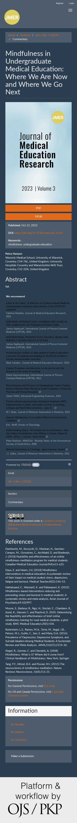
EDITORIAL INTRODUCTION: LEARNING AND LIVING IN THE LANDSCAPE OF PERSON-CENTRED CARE (36, 323)
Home (11, 35)
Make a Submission (22, 756)
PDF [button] (38, 208)
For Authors (17, 732)
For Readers (18, 724)
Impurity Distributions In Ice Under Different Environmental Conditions (36, 419)
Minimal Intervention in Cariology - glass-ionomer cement (35, 449)
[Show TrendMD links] (69, 464)
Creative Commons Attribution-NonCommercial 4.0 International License (37, 525)
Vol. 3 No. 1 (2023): (47, 35)
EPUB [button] (38, 216)
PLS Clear (49, 686)
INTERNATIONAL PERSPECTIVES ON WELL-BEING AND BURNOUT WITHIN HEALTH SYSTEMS (37, 339)
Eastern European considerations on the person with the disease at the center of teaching (35, 370)
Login (71, 3)
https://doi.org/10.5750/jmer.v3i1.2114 (38, 233)
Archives (25, 35)
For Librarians (19, 740)
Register (59, 3)
